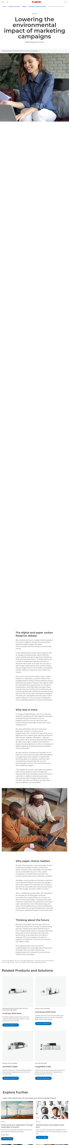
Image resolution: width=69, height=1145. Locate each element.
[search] (7, 2)
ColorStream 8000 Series (45, 1012)
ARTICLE (34, 13)
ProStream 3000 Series (11, 1013)
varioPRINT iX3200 (10, 1067)
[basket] (2, 2)
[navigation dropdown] (65, 2)
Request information (10, 1025)
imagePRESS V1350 (43, 1067)
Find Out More (7, 1138)
